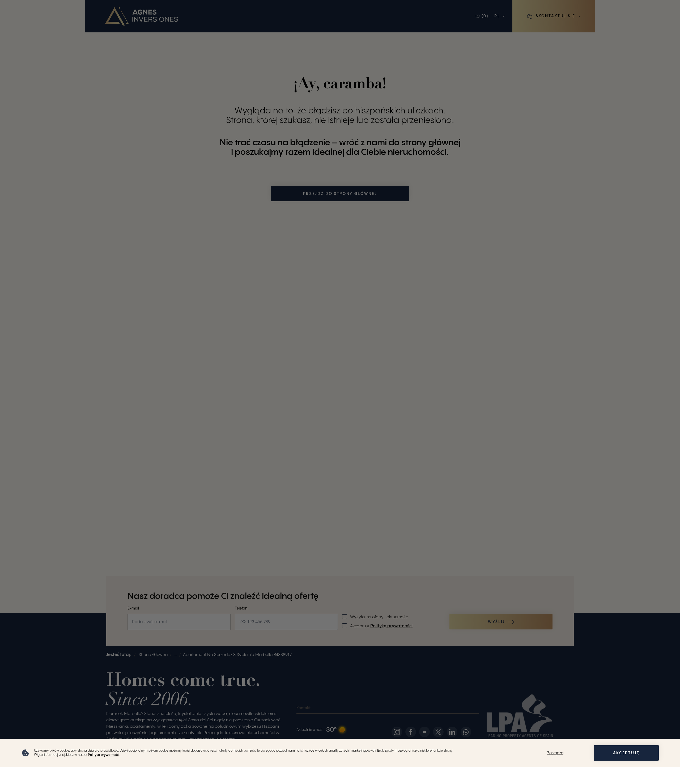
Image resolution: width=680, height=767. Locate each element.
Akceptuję (626, 753)
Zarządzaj (555, 753)
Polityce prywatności (103, 755)
